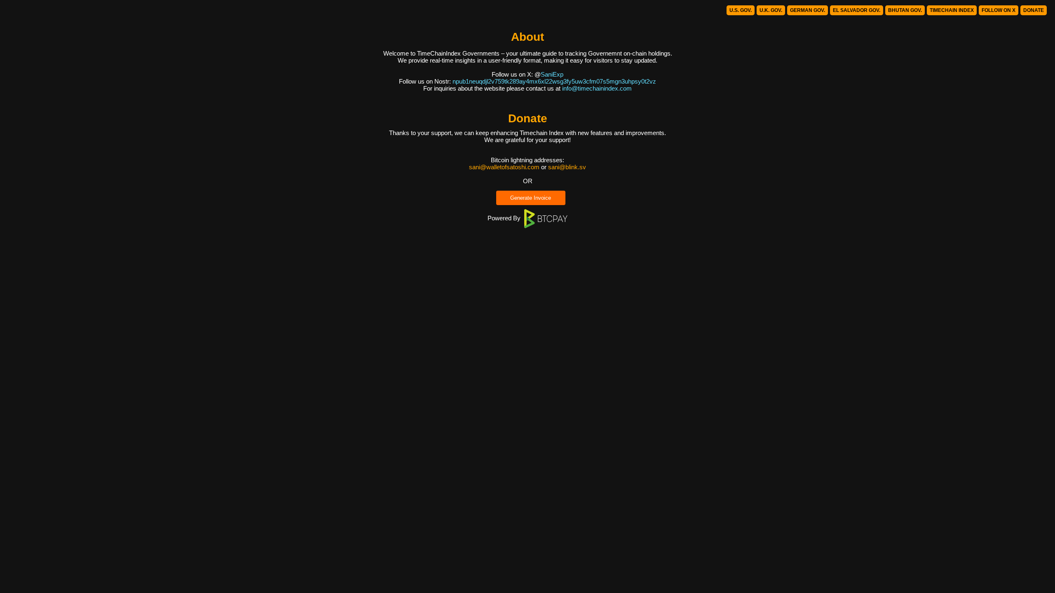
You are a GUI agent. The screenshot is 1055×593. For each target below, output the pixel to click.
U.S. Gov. (740, 10)
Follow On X (998, 10)
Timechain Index (952, 10)
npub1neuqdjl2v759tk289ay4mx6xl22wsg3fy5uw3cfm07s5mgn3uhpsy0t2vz (554, 81)
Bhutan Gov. (905, 10)
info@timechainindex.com (597, 88)
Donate (1033, 10)
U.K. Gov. (771, 10)
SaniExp (552, 74)
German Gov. (807, 10)
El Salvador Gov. (856, 10)
